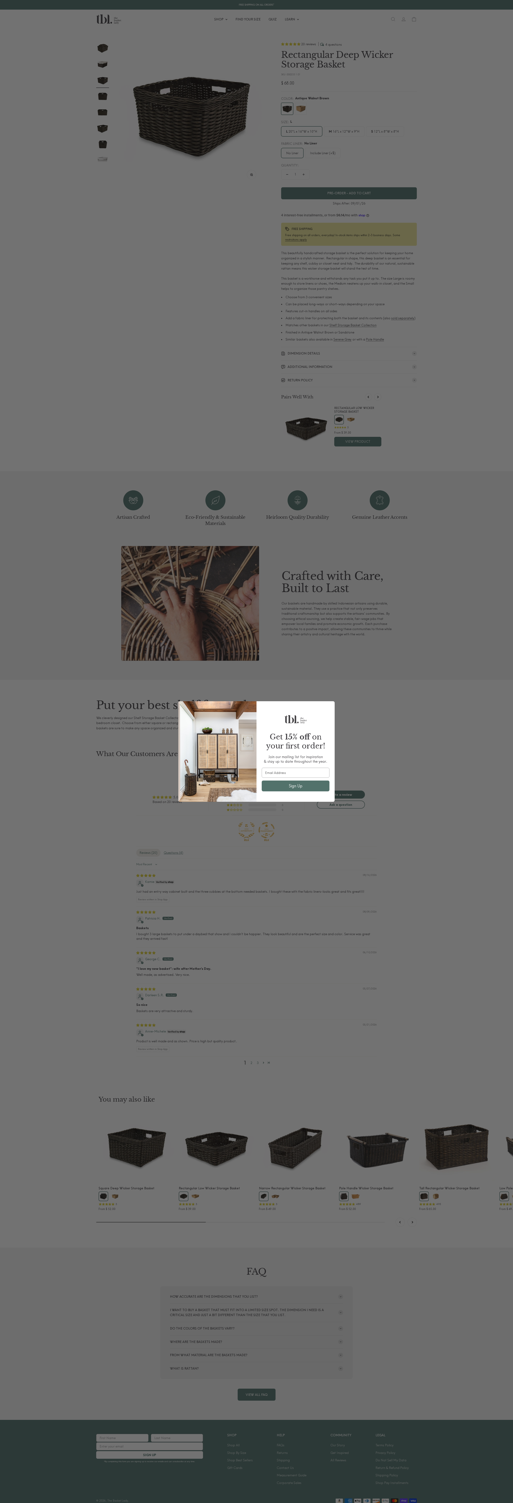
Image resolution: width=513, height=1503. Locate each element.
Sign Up (295, 785)
